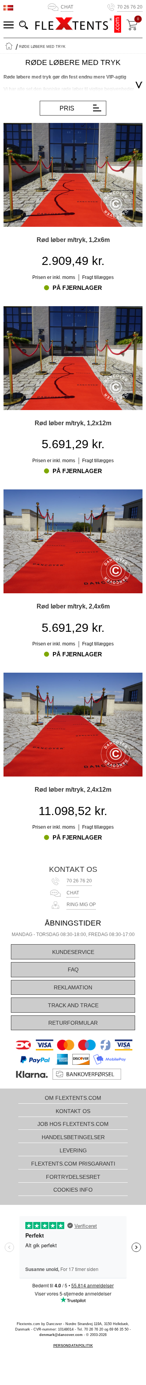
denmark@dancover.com (61, 1335)
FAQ (73, 969)
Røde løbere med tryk (42, 47)
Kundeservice (73, 952)
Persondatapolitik (73, 1346)
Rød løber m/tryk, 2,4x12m (73, 789)
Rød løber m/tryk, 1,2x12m (73, 422)
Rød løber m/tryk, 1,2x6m (73, 239)
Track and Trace (73, 1005)
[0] (132, 24)
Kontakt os (73, 869)
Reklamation (73, 987)
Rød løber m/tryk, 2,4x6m (73, 606)
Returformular (73, 1023)
